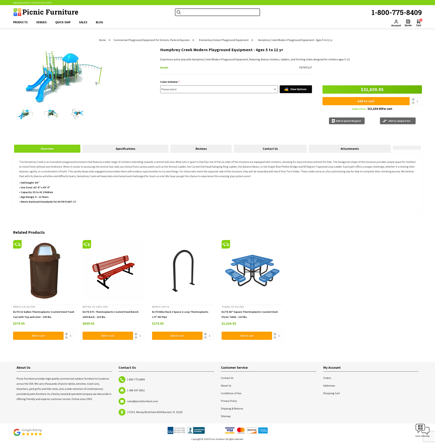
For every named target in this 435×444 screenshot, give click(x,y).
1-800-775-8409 (397, 12)
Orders (327, 378)
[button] (422, 437)
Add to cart (366, 101)
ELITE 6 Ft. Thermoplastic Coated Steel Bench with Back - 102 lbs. (110, 314)
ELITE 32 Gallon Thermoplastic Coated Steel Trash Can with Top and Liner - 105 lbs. (43, 314)
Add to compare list (399, 120)
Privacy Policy (229, 401)
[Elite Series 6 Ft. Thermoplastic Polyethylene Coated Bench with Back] (113, 270)
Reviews (201, 149)
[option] (26, 114)
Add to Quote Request (348, 120)
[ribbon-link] (17, 244)
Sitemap (226, 416)
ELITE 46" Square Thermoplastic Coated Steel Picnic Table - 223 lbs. (250, 314)
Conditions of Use (231, 393)
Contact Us (270, 149)
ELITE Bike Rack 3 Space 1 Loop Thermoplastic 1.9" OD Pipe (180, 314)
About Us (226, 385)
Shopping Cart (331, 393)
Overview (47, 149)
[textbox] (221, 12)
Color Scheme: (169, 82)
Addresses (329, 385)
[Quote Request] (408, 23)
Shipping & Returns (232, 408)
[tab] (47, 149)
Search (178, 12)
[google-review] (27, 434)
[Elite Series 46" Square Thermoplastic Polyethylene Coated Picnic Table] (252, 270)
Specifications (125, 149)
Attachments (350, 149)
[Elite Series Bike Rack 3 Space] (182, 270)
